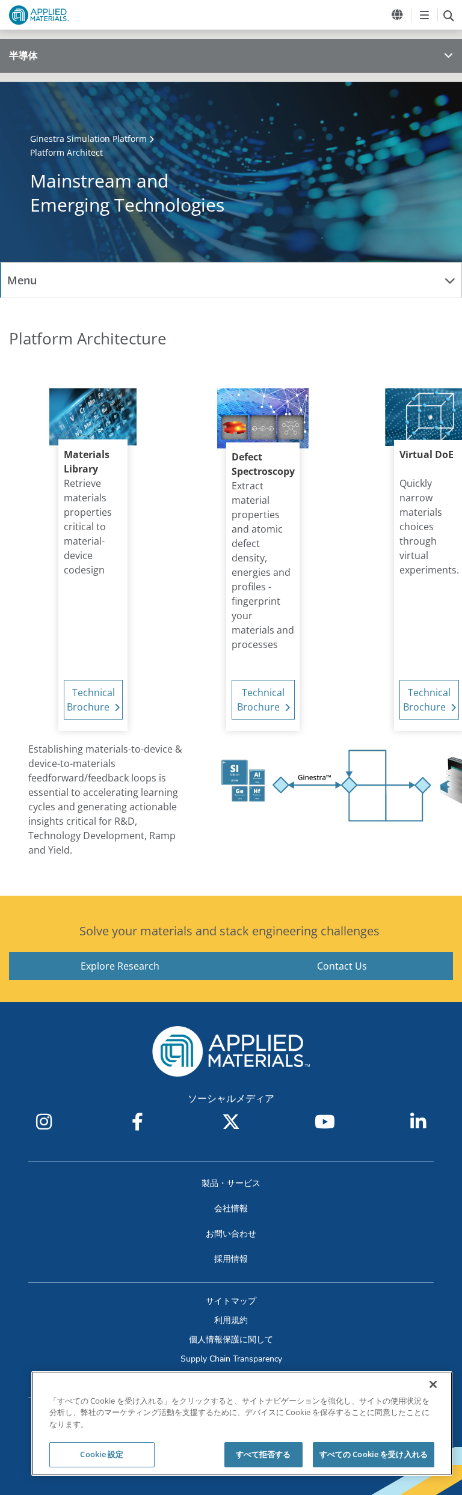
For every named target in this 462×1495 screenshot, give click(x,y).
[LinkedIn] (418, 1121)
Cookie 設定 (101, 1454)
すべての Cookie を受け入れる (373, 1454)
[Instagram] (43, 1121)
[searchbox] (448, 15)
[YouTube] (324, 1121)
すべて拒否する (263, 1454)
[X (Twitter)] (231, 1121)
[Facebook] (137, 1121)
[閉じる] (433, 1384)
